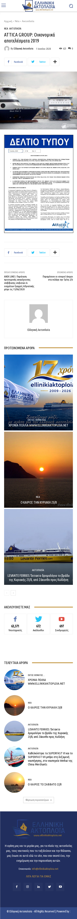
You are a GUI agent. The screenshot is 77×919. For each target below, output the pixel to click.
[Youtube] (60, 887)
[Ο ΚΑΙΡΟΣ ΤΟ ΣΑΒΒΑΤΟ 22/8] (14, 782)
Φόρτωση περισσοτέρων (37, 800)
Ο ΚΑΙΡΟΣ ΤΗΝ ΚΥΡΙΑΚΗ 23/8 (39, 502)
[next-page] (13, 593)
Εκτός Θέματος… (38, 419)
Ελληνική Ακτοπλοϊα (23, 48)
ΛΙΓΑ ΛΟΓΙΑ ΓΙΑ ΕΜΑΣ (38, 876)
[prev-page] (6, 593)
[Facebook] (17, 887)
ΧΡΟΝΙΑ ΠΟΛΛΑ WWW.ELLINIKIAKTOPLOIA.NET (38, 425)
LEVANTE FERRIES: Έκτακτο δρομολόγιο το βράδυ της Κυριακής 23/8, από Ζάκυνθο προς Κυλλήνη (39, 577)
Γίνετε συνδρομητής (62, 617)
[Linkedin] (38, 887)
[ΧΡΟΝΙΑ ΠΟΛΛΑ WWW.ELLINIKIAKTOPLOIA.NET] (38, 393)
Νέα (17, 21)
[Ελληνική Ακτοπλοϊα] (7, 48)
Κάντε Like (15, 617)
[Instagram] (28, 887)
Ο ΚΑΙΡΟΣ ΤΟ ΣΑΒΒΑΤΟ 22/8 (44, 784)
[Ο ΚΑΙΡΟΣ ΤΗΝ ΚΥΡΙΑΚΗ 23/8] (38, 470)
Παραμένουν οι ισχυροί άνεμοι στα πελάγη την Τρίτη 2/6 (58, 278)
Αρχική (8, 21)
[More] (55, 62)
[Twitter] (49, 887)
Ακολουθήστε (38, 617)
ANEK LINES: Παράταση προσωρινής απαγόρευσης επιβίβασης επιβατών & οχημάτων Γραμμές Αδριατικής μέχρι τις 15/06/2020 (19, 283)
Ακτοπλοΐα (28, 21)
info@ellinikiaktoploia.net (45, 868)
